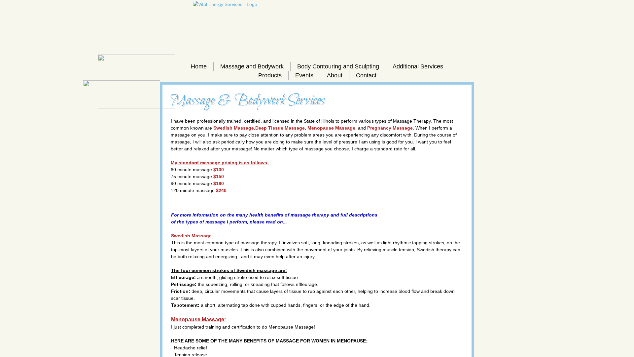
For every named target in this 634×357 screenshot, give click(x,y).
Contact (366, 75)
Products (270, 75)
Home (199, 66)
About (334, 75)
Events (304, 75)
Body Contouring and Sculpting (338, 66)
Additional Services (418, 66)
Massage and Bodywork (252, 66)
